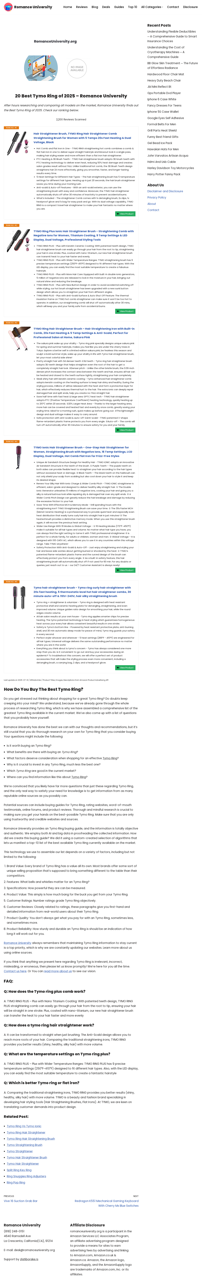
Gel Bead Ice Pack (159, 143)
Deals (106, 7)
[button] (162, 7)
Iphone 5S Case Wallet (163, 112)
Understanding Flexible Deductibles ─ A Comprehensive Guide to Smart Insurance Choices (172, 36)
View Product (127, 213)
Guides (119, 7)
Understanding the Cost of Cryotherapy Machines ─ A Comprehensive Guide (166, 52)
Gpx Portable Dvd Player (164, 93)
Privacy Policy (156, 197)
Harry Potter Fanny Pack (163, 174)
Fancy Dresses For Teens (164, 106)
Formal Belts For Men (161, 124)
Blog (95, 7)
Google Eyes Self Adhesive (165, 118)
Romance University (17, 943)
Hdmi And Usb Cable (161, 162)
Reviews (82, 7)
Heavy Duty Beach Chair (164, 81)
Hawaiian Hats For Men (163, 149)
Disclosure (190, 7)
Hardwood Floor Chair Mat (165, 74)
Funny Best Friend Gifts (162, 137)
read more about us (58, 971)
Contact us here (15, 971)
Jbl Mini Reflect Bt (159, 87)
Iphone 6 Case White (161, 99)
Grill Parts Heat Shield (162, 131)
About (151, 204)
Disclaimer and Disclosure (165, 191)
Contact (173, 7)
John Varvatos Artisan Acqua (167, 156)
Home (67, 7)
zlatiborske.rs (29, 1259)
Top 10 (132, 7)
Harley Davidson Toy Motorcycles (170, 168)
